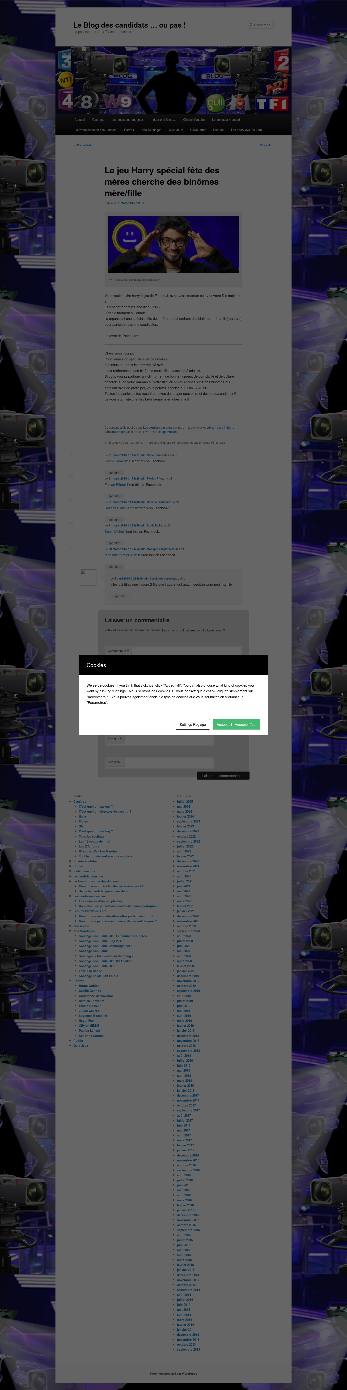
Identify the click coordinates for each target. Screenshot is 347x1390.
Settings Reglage (193, 724)
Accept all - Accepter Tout (236, 724)
